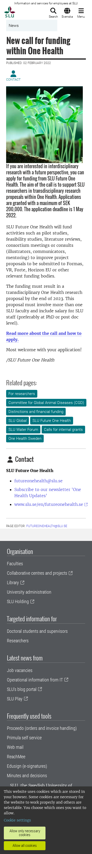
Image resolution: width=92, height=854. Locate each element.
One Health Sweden (24, 438)
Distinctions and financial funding (35, 411)
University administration (29, 592)
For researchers (21, 393)
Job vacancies (19, 670)
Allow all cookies (25, 845)
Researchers (18, 640)
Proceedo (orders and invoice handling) (42, 728)
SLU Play (14, 698)
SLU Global (17, 420)
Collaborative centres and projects (37, 573)
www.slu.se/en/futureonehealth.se (48, 504)
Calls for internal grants (63, 429)
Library (13, 582)
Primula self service (24, 737)
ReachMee (16, 756)
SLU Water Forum (23, 429)
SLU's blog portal (22, 689)
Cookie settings (17, 820)
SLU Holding (18, 601)
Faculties (15, 563)
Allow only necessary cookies (24, 833)
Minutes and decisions (27, 775)
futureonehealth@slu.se (38, 480)
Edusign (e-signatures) (27, 766)
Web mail (15, 747)
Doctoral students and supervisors (37, 631)
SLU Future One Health (51, 420)
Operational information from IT (35, 679)
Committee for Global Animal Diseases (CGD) (46, 402)
